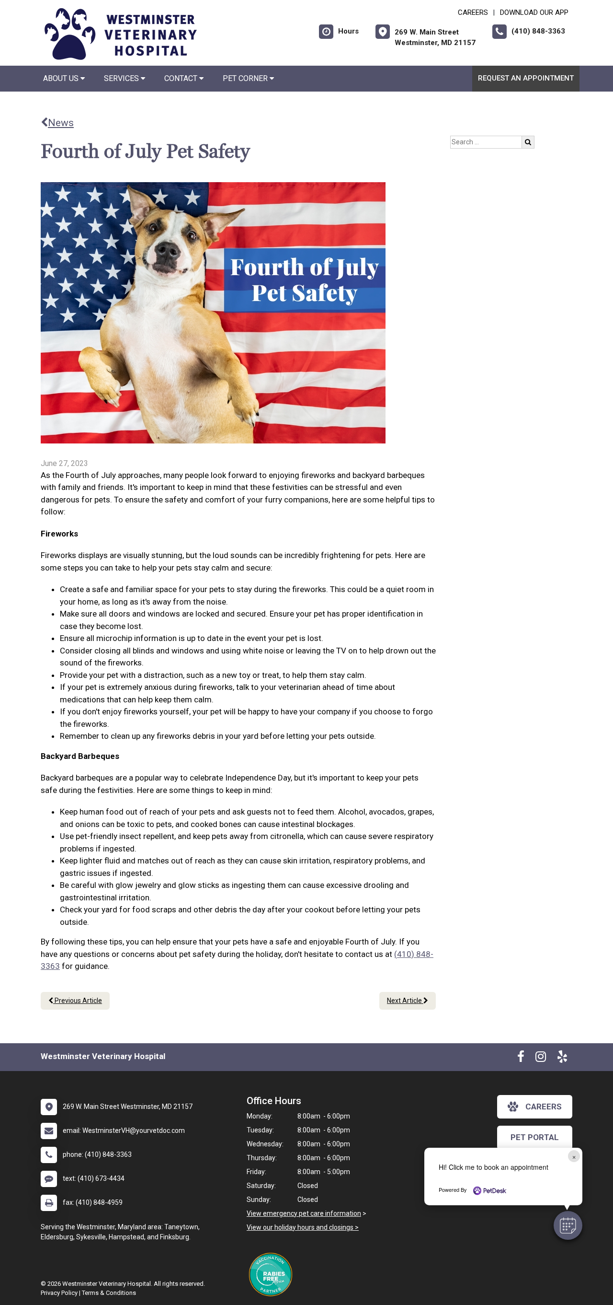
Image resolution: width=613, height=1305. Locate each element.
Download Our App (534, 12)
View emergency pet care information (304, 1213)
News (61, 122)
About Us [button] (61, 78)
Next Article (405, 1000)
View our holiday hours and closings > (303, 1227)
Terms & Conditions (109, 1292)
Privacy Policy (59, 1292)
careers (543, 1106)
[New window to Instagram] (541, 1058)
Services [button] (122, 78)
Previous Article (77, 1000)
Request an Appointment (526, 78)
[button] (568, 1225)
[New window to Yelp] (562, 1058)
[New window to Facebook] (520, 1058)
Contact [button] (181, 78)
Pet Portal (535, 1137)
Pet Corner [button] (246, 78)
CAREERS (473, 12)
